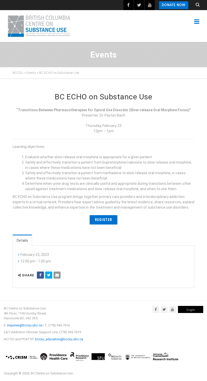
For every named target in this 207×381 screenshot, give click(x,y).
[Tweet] (48, 275)
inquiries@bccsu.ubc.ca (24, 325)
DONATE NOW (174, 5)
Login (191, 309)
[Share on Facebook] (40, 275)
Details (22, 240)
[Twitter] (164, 309)
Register (103, 220)
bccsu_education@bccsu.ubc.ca (59, 339)
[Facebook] (155, 309)
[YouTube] (172, 309)
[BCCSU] (39, 26)
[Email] (57, 275)
